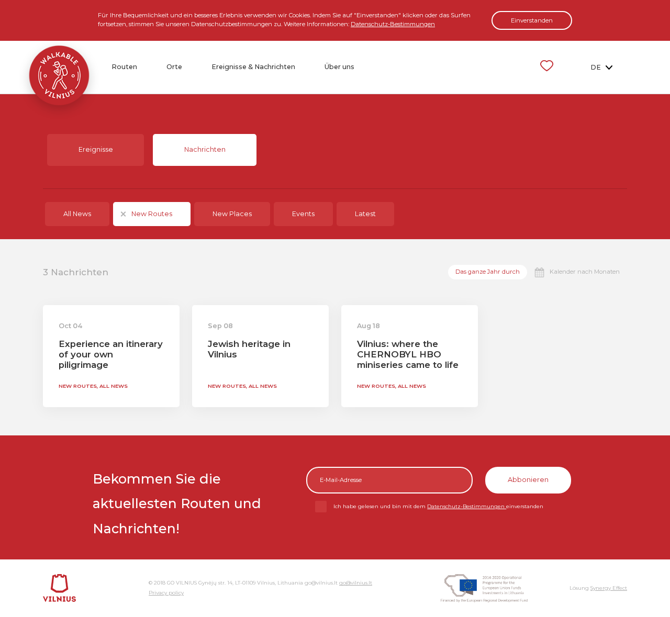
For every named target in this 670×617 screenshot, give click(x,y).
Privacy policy (166, 593)
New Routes (151, 214)
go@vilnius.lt (355, 583)
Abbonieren (528, 480)
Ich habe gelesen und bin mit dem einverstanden (438, 506)
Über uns (339, 67)
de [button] (596, 67)
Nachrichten (205, 149)
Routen (124, 67)
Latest (365, 214)
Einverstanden (532, 20)
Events (303, 214)
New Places (232, 214)
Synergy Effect (608, 588)
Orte (174, 67)
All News (77, 214)
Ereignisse (96, 149)
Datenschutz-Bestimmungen (393, 24)
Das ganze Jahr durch (487, 271)
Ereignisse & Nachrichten (253, 67)
